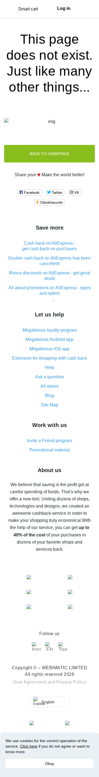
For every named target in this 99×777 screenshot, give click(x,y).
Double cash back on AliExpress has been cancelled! (49, 261)
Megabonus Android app (49, 339)
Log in (63, 8)
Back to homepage (49, 153)
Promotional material (49, 450)
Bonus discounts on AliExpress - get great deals (49, 276)
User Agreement (29, 682)
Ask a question (49, 376)
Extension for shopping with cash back (49, 358)
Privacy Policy (71, 682)
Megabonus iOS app (49, 348)
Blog (49, 395)
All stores (49, 386)
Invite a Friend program (49, 440)
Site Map (49, 405)
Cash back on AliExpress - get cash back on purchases (49, 246)
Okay (49, 763)
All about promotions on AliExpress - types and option (50, 290)
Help (49, 367)
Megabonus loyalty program (50, 330)
